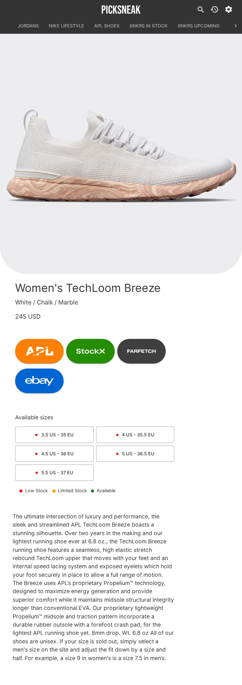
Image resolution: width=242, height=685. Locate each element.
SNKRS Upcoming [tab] (199, 25)
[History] (214, 9)
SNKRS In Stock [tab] (149, 25)
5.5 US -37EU (57, 472)
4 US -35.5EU (138, 434)
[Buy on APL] (39, 351)
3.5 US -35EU (57, 434)
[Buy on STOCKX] (90, 351)
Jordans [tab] (28, 25)
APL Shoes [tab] (106, 25)
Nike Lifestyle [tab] (66, 25)
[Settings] (228, 9)
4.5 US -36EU (57, 453)
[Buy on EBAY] (39, 381)
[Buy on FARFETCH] (141, 351)
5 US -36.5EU (138, 453)
